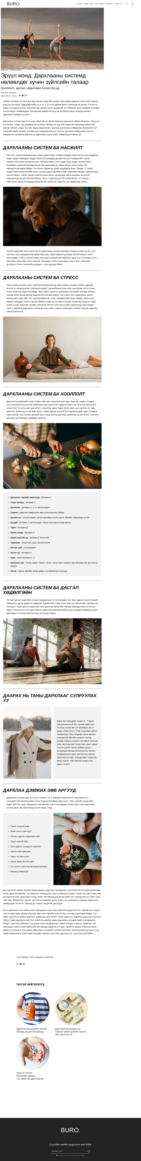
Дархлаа (49, 957)
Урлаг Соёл (88, 4)
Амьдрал (109, 4)
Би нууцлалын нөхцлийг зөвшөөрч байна (72, 1155)
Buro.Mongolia (10, 93)
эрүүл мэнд (22, 957)
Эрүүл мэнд (16, 70)
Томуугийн (26, 104)
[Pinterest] (26, 95)
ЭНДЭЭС (33, 418)
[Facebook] (19, 95)
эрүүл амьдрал (36, 957)
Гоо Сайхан (100, 4)
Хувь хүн (118, 4)
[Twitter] (23, 95)
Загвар (79, 4)
